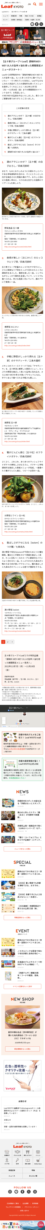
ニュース (5, 16)
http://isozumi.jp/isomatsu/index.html (18, 531)
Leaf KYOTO (5, 12)
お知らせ (7, 1120)
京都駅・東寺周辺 (16, 20)
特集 (20, 16)
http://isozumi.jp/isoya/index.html (17, 441)
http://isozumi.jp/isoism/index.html (17, 631)
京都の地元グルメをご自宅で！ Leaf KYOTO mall (29, 736)
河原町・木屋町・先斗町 (32, 20)
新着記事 (14, 16)
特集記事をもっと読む (22, 917)
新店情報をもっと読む (22, 1049)
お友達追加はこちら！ (17, 778)
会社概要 (25, 1203)
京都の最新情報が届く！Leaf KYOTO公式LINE (29, 762)
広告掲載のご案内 (13, 1203)
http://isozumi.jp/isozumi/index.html (17, 246)
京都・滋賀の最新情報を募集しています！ (20, 1126)
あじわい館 (33, 1176)
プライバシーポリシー (31, 1207)
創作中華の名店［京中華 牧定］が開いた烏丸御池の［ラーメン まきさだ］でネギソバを (22, 1035)
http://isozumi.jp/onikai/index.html (17, 345)
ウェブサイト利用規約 (13, 1207)
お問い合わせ (24, 1210)
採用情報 (35, 1203)
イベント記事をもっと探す (22, 986)
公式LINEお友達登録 (17, 749)
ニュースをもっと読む (22, 849)
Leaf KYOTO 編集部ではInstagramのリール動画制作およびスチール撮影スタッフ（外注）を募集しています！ (22, 1110)
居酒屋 (39, 16)
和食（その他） (29, 16)
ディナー (5, 20)
